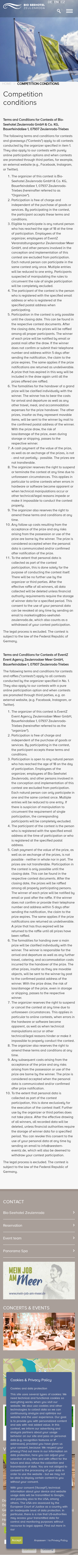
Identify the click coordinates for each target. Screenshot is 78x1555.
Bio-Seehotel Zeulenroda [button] (23, 1213)
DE (50, 2)
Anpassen (40, 1540)
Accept (16, 1540)
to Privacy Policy (58, 1540)
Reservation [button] (12, 1225)
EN (56, 2)
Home (6, 84)
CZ (63, 2)
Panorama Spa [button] (15, 1251)
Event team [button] (12, 1238)
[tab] (39, 1213)
